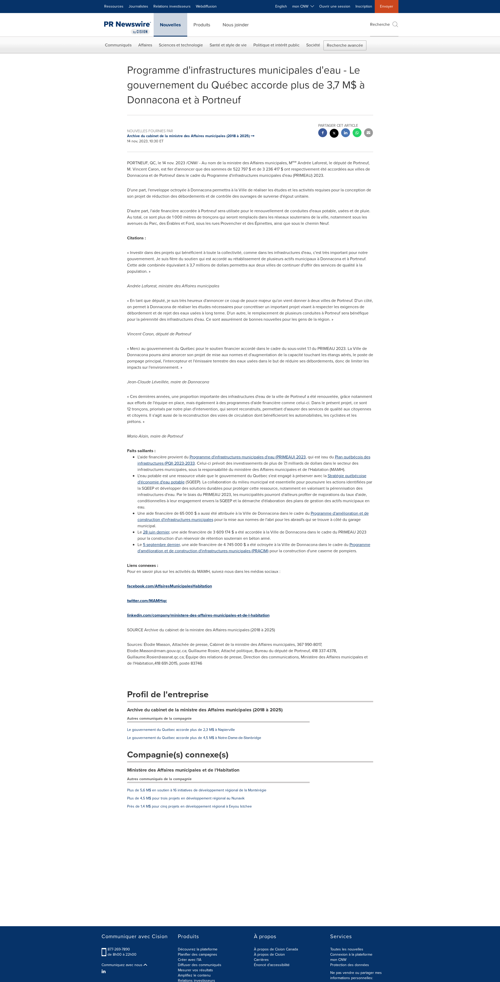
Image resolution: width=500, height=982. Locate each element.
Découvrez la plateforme (197, 949)
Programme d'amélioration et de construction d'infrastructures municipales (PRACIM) (254, 548)
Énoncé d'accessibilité (272, 965)
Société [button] (313, 45)
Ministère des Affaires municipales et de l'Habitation (183, 770)
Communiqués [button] (118, 45)
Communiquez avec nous (122, 965)
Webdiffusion (206, 6)
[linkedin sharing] (345, 133)
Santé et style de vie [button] (228, 45)
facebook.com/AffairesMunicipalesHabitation (169, 586)
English (281, 6)
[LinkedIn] (104, 971)
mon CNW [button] (301, 6)
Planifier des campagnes (197, 954)
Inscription (363, 6)
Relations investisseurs (172, 6)
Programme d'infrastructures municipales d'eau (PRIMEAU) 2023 (248, 457)
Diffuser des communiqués (199, 965)
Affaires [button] (145, 45)
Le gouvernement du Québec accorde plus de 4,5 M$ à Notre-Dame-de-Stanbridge (194, 738)
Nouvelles (170, 24)
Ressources (113, 6)
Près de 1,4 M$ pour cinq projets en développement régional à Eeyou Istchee (189, 806)
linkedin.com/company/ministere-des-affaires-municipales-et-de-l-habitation (198, 615)
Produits (201, 24)
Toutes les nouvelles (346, 949)
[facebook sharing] (322, 133)
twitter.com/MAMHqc (147, 601)
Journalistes (138, 6)
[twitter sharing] (334, 134)
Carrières (261, 959)
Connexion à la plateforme (351, 954)
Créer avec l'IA (189, 959)
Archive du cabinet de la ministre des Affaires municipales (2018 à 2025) (205, 709)
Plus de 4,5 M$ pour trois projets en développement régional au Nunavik (186, 798)
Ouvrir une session (334, 6)
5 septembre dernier (161, 545)
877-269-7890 (119, 949)
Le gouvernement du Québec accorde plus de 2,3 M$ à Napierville (181, 729)
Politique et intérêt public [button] (276, 45)
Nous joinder (236, 24)
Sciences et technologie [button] (181, 45)
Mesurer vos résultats (195, 970)
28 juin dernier (156, 532)
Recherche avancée (345, 45)
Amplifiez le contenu (194, 975)
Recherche (380, 24)
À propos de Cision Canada (276, 949)
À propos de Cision (269, 954)
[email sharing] (368, 133)
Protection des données (349, 965)
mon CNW (338, 959)
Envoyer (386, 6)
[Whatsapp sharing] (357, 133)
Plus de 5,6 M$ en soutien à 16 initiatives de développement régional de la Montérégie (196, 790)
